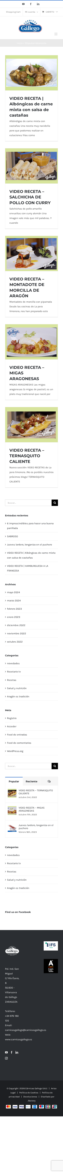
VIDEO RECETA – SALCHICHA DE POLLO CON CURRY (30, 197)
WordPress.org (15, 751)
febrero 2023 (14, 608)
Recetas (11, 680)
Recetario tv (14, 671)
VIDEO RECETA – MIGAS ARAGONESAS (32, 809)
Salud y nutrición (17, 688)
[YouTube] (6, 1052)
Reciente (31, 781)
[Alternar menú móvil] (56, 34)
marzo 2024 (14, 600)
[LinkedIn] (16, 1052)
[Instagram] (6, 1058)
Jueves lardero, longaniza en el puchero (29, 544)
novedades (13, 663)
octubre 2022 (15, 641)
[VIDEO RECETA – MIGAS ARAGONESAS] (12, 808)
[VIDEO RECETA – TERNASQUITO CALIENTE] (12, 791)
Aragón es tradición (18, 696)
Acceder (11, 726)
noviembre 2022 (16, 633)
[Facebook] (11, 1052)
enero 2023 (13, 617)
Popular (14, 781)
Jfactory (31, 1100)
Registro (11, 718)
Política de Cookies (28, 1092)
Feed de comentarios (19, 742)
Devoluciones (30, 1096)
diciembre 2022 (16, 625)
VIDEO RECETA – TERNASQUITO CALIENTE (26, 456)
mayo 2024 (13, 592)
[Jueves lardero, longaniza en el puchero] (12, 826)
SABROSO (12, 536)
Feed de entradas (17, 734)
